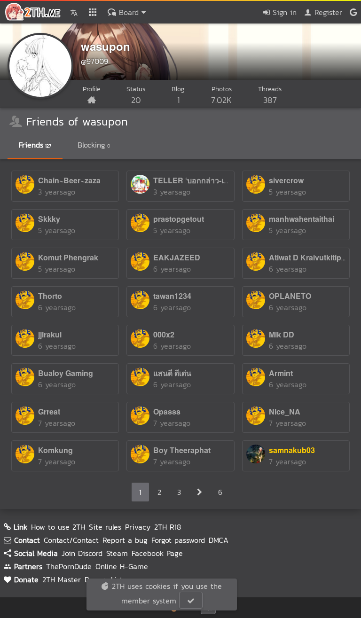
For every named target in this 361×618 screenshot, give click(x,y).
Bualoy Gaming (65, 373)
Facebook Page (157, 553)
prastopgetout (178, 218)
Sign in (283, 12)
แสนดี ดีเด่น (172, 373)
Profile (91, 89)
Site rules (105, 526)
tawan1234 (172, 295)
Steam (117, 553)
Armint (281, 373)
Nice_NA (284, 411)
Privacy (137, 526)
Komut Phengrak (68, 257)
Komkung (55, 450)
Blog (178, 95)
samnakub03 (292, 450)
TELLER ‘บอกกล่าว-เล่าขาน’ (201, 180)
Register (327, 12)
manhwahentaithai (301, 218)
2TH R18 (167, 526)
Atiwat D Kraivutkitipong (312, 257)
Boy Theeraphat (182, 450)
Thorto (50, 295)
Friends (35, 144)
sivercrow (286, 180)
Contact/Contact (71, 540)
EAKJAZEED (176, 257)
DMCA (218, 540)
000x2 (163, 334)
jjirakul (50, 334)
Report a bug (125, 540)
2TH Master (61, 579)
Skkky (49, 218)
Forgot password (178, 540)
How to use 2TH (58, 526)
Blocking (94, 144)
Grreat (49, 411)
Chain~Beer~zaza (69, 180)
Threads (270, 95)
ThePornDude (69, 566)
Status (135, 95)
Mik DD (281, 334)
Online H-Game (121, 566)
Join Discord (82, 553)
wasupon (105, 46)
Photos (221, 95)
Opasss (166, 411)
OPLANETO (290, 295)
